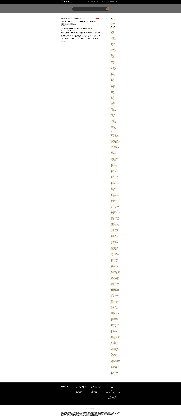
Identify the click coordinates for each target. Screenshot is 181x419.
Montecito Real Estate (114, 282)
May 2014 (112, 79)
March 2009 (112, 126)
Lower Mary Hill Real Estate (115, 272)
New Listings (113, 22)
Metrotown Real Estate (114, 278)
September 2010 (113, 113)
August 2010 (113, 114)
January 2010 (113, 120)
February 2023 (113, 75)
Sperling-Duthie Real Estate (115, 336)
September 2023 (113, 68)
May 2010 (112, 116)
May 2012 (112, 97)
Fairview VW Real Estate (115, 228)
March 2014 (112, 81)
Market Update (111, 1)
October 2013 (113, 85)
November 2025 (113, 39)
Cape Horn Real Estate (114, 160)
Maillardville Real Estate (114, 273)
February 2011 (113, 108)
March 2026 (112, 34)
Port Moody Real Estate (114, 303)
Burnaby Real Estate (114, 159)
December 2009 (113, 121)
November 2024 (113, 51)
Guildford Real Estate (114, 249)
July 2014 (112, 78)
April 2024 (112, 60)
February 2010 (113, 119)
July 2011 (112, 104)
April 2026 (112, 33)
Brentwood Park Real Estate (115, 141)
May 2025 (112, 44)
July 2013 (112, 87)
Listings (112, 20)
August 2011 (113, 103)
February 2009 (113, 127)
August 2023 (113, 69)
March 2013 (112, 91)
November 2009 (113, 122)
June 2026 (112, 31)
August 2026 (113, 28)
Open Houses (113, 23)
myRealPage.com (92, 408)
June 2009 (112, 123)
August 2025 (113, 43)
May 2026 (112, 32)
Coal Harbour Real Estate (115, 195)
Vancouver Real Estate (114, 359)
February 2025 (113, 48)
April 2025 (112, 45)
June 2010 (112, 115)
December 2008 (113, 128)
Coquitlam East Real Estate (115, 199)
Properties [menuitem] (93, 1)
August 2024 (113, 55)
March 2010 (112, 117)
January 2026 (113, 37)
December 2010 (113, 110)
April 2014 (112, 80)
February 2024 (113, 62)
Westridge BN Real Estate (115, 366)
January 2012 (113, 99)
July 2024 (112, 56)
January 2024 (113, 63)
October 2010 (113, 111)
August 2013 (113, 86)
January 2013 (113, 93)
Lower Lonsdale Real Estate (115, 271)
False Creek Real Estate (114, 229)
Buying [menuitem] (98, 1)
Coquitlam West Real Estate (115, 202)
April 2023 (112, 73)
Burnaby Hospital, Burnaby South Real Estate (70, 24)
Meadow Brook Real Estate (115, 277)
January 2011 (113, 109)
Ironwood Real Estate (114, 258)
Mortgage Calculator (79, 391)
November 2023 (113, 66)
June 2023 (112, 72)
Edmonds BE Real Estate (115, 224)
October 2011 (113, 102)
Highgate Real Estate (114, 253)
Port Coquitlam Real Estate (115, 297)
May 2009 (112, 125)
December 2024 (113, 50)
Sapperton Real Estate (114, 318)
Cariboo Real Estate (114, 161)
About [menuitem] (117, 1)
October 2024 (113, 52)
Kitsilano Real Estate (114, 265)
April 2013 (112, 90)
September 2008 (113, 131)
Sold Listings (113, 24)
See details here (88, 28)
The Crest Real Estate (114, 344)
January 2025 (113, 49)
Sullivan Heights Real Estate (115, 341)
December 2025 (113, 38)
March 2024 (112, 61)
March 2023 (112, 74)
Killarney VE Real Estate (114, 261)
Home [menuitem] (88, 1)
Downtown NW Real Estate (115, 208)
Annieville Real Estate (114, 140)
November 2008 (113, 129)
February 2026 (113, 36)
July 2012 (112, 96)
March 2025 (112, 46)
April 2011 (112, 105)
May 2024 (112, 58)
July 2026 (112, 30)
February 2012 (113, 98)
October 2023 (113, 67)
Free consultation (94, 392)
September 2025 (113, 42)
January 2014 (113, 84)
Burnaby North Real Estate (115, 158)
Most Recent (113, 27)
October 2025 (113, 40)
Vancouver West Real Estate (115, 360)
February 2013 (113, 92)
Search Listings (78, 392)
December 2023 (113, 64)
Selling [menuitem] (103, 1)
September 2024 (113, 54)
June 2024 (112, 57)
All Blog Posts (113, 19)
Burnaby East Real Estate (115, 149)
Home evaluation (94, 391)
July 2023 (112, 70)
